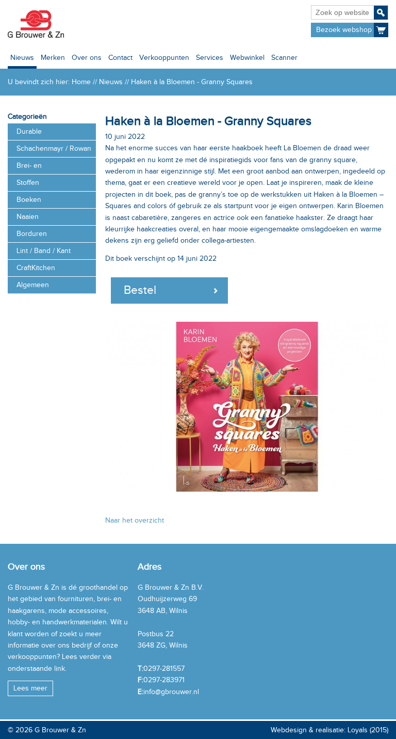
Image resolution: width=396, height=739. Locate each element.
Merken (53, 57)
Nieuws (22, 57)
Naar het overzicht (134, 520)
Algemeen (32, 285)
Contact (120, 57)
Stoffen (27, 182)
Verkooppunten (164, 57)
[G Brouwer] (35, 24)
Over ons (87, 57)
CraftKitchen (35, 268)
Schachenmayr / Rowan (53, 148)
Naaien (27, 217)
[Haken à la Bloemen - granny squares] (246, 406)
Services (209, 57)
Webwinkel (247, 57)
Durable (29, 131)
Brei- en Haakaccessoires (43, 168)
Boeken (28, 199)
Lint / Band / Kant (43, 251)
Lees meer (30, 688)
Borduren (31, 234)
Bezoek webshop (344, 30)
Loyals (358, 730)
